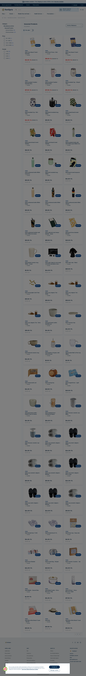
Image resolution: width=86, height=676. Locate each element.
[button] (5, 669)
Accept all (54, 667)
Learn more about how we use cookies (30, 669)
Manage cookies (54, 670)
